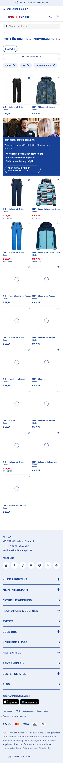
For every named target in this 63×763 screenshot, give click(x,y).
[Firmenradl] (31, 653)
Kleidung (10, 49)
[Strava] (56, 565)
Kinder (8, 65)
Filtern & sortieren (31, 56)
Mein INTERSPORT (15, 589)
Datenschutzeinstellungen (14, 716)
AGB (18, 711)
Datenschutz (28, 711)
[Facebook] (14, 565)
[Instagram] (6, 565)
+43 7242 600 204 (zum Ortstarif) (18, 541)
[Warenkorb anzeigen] (58, 17)
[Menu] (4, 17)
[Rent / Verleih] (31, 663)
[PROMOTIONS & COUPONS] (31, 611)
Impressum (8, 711)
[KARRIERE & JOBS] (31, 642)
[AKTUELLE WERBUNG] (31, 600)
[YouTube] (31, 565)
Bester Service (14, 673)
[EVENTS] (31, 621)
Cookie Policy (42, 711)
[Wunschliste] (51, 17)
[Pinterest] (39, 565)
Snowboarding (43, 65)
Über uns (10, 631)
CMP (23, 65)
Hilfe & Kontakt (15, 579)
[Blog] (31, 684)
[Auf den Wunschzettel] (29, 78)
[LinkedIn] (48, 565)
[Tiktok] (22, 565)
